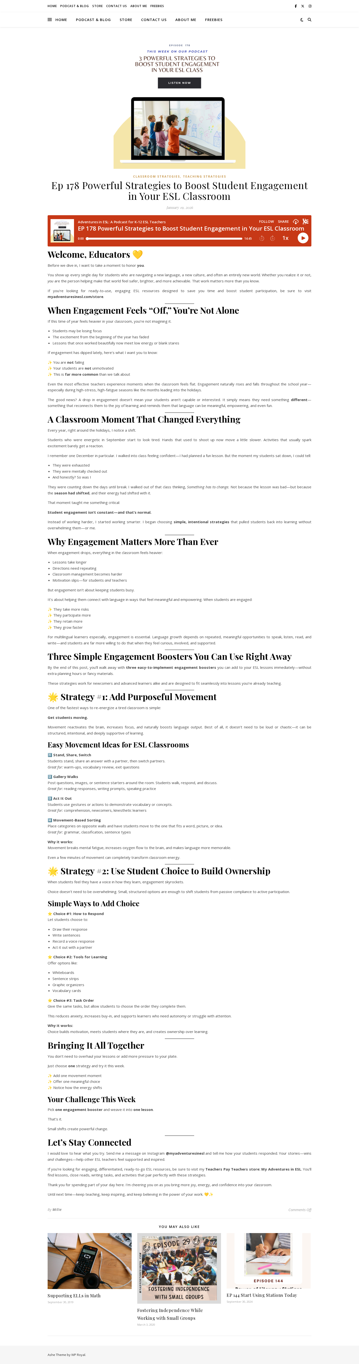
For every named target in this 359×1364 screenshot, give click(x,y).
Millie (57, 1209)
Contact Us (116, 6)
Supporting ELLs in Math (74, 1296)
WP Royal (78, 1355)
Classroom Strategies (156, 176)
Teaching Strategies (204, 176)
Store (97, 6)
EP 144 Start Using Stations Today (262, 1295)
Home (52, 6)
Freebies (157, 6)
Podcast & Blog (74, 6)
